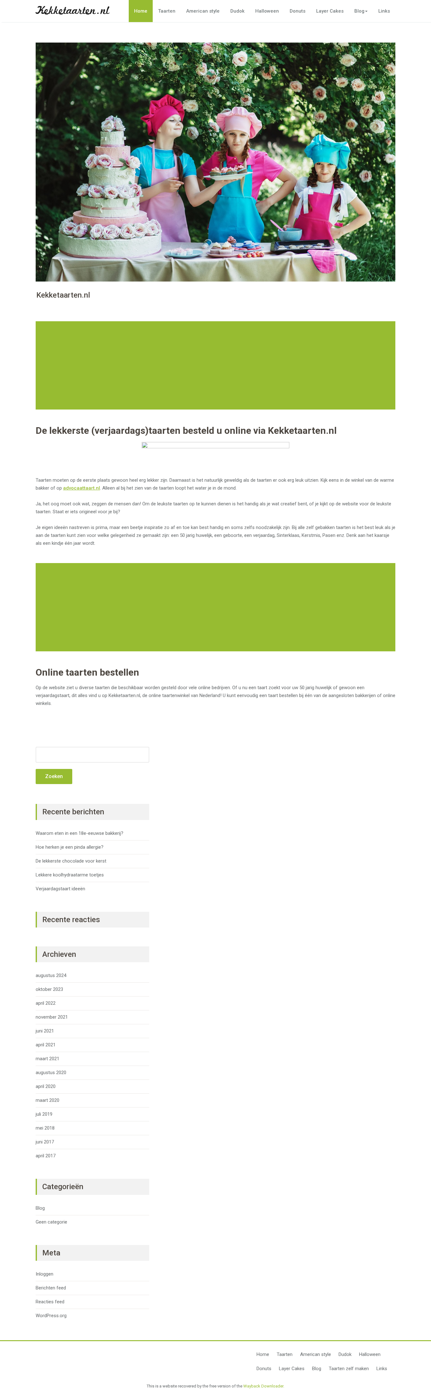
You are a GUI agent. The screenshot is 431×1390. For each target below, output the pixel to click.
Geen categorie (51, 1222)
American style (203, 11)
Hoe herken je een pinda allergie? (69, 847)
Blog (359, 11)
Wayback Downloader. (263, 1386)
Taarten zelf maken (349, 1368)
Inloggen (44, 1274)
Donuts (297, 11)
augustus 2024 (51, 975)
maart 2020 (47, 1100)
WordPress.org (51, 1315)
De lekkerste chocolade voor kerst (71, 861)
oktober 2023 (49, 989)
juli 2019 (44, 1114)
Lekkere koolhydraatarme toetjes (70, 875)
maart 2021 (47, 1058)
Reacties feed (50, 1302)
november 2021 (52, 1017)
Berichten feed (51, 1288)
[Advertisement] (216, 365)
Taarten (166, 11)
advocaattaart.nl (81, 488)
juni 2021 (45, 1031)
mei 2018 (45, 1128)
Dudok (237, 11)
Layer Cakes (330, 11)
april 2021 (46, 1045)
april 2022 (46, 1003)
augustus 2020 (51, 1072)
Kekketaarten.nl (72, 11)
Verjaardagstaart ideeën (60, 889)
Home (140, 11)
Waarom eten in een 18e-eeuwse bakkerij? (79, 833)
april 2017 (46, 1156)
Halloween (267, 11)
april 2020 (46, 1086)
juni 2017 (45, 1142)
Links (384, 11)
